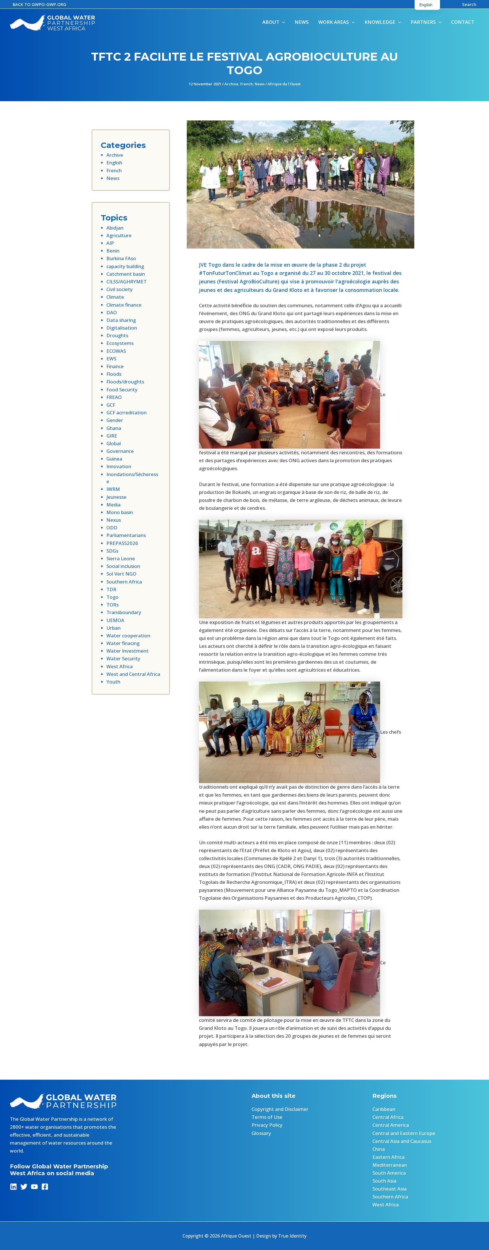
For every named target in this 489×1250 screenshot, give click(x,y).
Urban (113, 628)
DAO (111, 312)
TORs (112, 604)
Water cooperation (128, 635)
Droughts (117, 335)
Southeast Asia (389, 1188)
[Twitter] (23, 1186)
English (114, 162)
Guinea (114, 458)
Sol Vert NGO (121, 573)
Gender (114, 420)
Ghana (113, 428)
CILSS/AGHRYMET (126, 281)
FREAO (114, 397)
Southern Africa (124, 581)
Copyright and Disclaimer (280, 1109)
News (260, 83)
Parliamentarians (126, 535)
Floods (113, 374)
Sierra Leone (120, 558)
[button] (39, 4)
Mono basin (119, 512)
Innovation (118, 466)
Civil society (119, 289)
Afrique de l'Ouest (284, 83)
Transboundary (123, 612)
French (246, 83)
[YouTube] (34, 1186)
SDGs (112, 550)
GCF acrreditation (126, 412)
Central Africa (388, 1117)
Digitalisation (121, 327)
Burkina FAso (121, 258)
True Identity (292, 1236)
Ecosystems (120, 343)
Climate (115, 297)
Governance (120, 451)
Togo (112, 597)
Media (113, 504)
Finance (115, 366)
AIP (110, 243)
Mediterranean (389, 1165)
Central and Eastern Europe (403, 1133)
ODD (111, 527)
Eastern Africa (388, 1157)
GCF (110, 405)
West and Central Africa (133, 674)
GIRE (111, 435)
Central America (390, 1125)
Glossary (261, 1133)
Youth (113, 681)
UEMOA (115, 620)
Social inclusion (123, 566)
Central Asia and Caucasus (401, 1141)
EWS (111, 358)
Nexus (113, 520)
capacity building (125, 266)
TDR (111, 589)
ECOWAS (116, 351)
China (378, 1149)
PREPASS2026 (122, 543)
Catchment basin (125, 274)
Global (113, 443)
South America (389, 1173)
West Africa (119, 666)
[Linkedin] (13, 1186)
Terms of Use (267, 1117)
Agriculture (119, 235)
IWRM (113, 489)
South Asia (384, 1180)
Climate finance (123, 305)
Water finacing (123, 643)
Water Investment (127, 651)
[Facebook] (44, 1186)
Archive (231, 83)
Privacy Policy (267, 1125)
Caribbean (383, 1109)
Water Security (123, 658)
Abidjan (114, 227)
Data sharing (121, 320)
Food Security (122, 389)
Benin (112, 250)
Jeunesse (116, 497)
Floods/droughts (125, 381)
